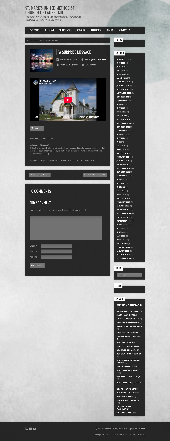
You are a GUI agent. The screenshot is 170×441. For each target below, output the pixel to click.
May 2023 (121, 191)
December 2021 (123, 254)
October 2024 (123, 127)
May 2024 (121, 146)
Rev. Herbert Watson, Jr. (129, 376)
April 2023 (121, 194)
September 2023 (124, 176)
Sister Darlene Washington (124, 407)
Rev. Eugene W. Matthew (95, 59)
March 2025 (122, 115)
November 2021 (124, 258)
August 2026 (122, 59)
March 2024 (122, 153)
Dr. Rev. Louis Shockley (128, 311)
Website (33, 257)
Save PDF (38, 128)
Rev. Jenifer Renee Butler (129, 383)
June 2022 (121, 232)
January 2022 (123, 251)
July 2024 (121, 138)
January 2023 (123, 206)
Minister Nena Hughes (127, 332)
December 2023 (123, 164)
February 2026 (123, 82)
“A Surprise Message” (51, 40)
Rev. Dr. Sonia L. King (127, 366)
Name (33, 246)
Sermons (37, 40)
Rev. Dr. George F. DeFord (129, 354)
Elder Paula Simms (126, 315)
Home (29, 40)
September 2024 (124, 130)
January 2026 (123, 85)
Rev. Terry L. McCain (126, 393)
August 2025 (122, 104)
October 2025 (123, 97)
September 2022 (124, 221)
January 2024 (123, 160)
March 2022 (122, 243)
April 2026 (121, 74)
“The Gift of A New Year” (93, 175)
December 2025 (123, 89)
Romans (74, 65)
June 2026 (121, 66)
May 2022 (121, 236)
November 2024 (124, 123)
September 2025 (124, 100)
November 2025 (124, 93)
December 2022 (123, 209)
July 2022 (121, 228)
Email (33, 251)
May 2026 (121, 70)
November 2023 (124, 168)
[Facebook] (30, 429)
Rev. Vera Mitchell (126, 396)
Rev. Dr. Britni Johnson (128, 350)
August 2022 (122, 224)
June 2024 (121, 142)
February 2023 (123, 202)
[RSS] (26, 429)
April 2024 (121, 149)
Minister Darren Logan (128, 322)
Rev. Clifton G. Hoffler (128, 346)
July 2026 (121, 63)
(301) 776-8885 (138, 428)
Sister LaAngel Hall (126, 413)
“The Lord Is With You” (41, 175)
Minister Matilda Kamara (129, 326)
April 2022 (121, 239)
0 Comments (91, 65)
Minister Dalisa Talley (128, 319)
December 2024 (123, 119)
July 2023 (121, 183)
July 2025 (121, 108)
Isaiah (62, 65)
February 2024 (123, 157)
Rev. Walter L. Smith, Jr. (128, 400)
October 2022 (123, 217)
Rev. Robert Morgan (127, 389)
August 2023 (122, 179)
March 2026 (122, 78)
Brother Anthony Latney (129, 305)
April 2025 (121, 112)
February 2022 (123, 247)
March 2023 (122, 198)
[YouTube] (34, 429)
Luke (68, 65)
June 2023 (121, 187)
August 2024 (122, 134)
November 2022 (124, 213)
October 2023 (123, 172)
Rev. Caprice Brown (126, 342)
